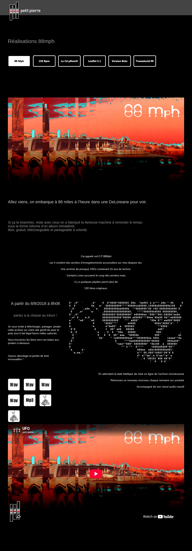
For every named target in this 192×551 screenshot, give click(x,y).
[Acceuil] (27, 11)
